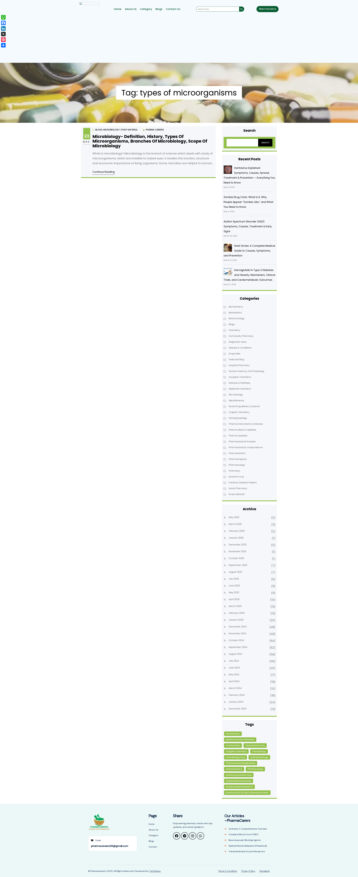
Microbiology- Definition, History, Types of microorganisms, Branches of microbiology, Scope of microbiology (149, 141)
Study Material (129, 129)
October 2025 (236, 558)
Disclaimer (265, 871)
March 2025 (235, 606)
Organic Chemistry (239, 412)
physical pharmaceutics (238, 780)
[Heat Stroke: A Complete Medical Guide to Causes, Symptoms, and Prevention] (228, 247)
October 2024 (236, 640)
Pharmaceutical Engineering (240, 763)
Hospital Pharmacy (239, 365)
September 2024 (238, 647)
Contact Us (173, 9)
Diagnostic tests (237, 341)
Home (117, 9)
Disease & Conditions (240, 347)
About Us (130, 9)
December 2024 (238, 626)
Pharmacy (234, 470)
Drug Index (234, 353)
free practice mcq (255, 745)
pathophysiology (259, 757)
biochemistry (233, 733)
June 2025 (234, 585)
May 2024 (234, 674)
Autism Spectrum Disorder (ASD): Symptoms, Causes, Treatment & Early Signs (248, 226)
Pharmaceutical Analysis (242, 441)
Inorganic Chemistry (240, 377)
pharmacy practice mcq (238, 774)
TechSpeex (155, 871)
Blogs (159, 9)
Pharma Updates (238, 435)
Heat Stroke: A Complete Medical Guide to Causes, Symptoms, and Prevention (249, 250)
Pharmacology (237, 465)
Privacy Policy (248, 871)
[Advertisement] (179, 39)
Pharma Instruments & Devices (246, 424)
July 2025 (234, 578)
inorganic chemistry (236, 751)
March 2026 (235, 524)
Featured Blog (236, 359)
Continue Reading (103, 172)
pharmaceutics (234, 768)
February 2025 (237, 613)
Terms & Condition (227, 871)
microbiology (259, 751)
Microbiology (111, 129)
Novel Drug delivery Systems (244, 406)
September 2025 (238, 565)
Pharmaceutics (237, 453)
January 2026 (236, 537)
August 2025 (235, 572)
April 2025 (234, 599)
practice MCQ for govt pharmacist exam (247, 792)
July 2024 (234, 660)
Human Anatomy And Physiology (246, 371)
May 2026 (234, 517)
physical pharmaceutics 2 (239, 786)
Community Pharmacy (241, 336)
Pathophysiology (238, 418)
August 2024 (235, 654)
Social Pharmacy (238, 488)
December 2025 (238, 544)
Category (146, 9)
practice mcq (236, 476)
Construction (233, 745)
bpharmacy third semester (240, 739)
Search (265, 142)
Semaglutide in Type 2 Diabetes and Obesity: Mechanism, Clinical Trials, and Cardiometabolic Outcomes (249, 275)
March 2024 (235, 688)
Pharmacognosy (238, 459)
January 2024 (236, 701)
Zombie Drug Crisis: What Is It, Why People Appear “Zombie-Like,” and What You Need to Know (248, 202)
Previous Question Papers (243, 482)
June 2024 (234, 667)
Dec (86, 141)
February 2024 (237, 695)
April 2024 (234, 681)
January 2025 (236, 619)
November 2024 (237, 633)
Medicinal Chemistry (240, 388)
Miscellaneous (236, 400)
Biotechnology (236, 318)
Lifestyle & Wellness (239, 383)
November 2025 (237, 551)
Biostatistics (235, 312)
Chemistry (234, 330)
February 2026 (237, 531)
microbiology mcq (235, 757)
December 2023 (237, 708)
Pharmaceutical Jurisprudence (246, 447)
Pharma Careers (155, 129)
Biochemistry (236, 306)
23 (86, 136)
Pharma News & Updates (242, 429)
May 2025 (234, 592)
